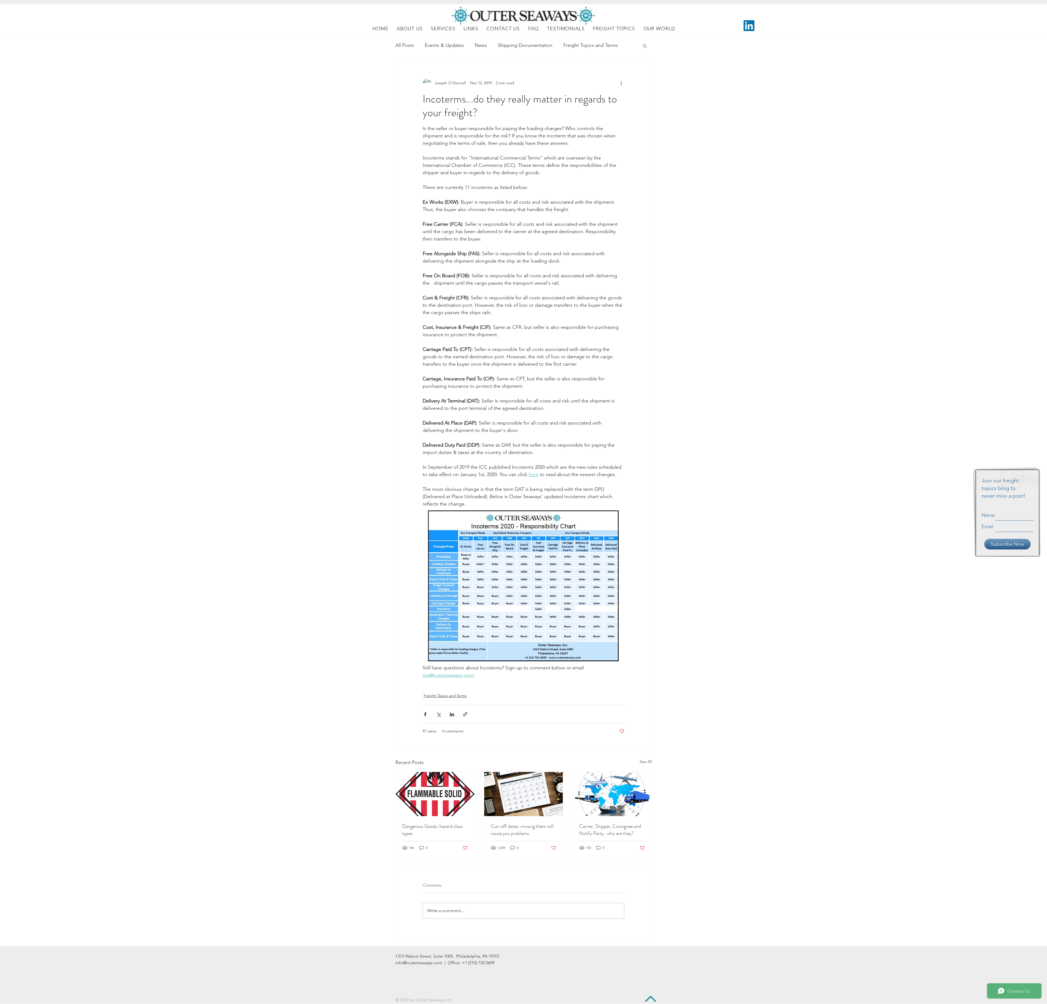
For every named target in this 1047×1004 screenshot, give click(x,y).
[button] (644, 45)
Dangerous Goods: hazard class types (432, 830)
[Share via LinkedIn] (452, 714)
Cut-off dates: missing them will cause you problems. (522, 830)
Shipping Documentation (525, 45)
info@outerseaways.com (418, 962)
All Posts (404, 45)
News (481, 45)
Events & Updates (444, 45)
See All (646, 761)
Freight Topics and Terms (590, 45)
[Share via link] (465, 714)
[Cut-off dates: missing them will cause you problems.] (523, 794)
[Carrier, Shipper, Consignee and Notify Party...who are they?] (612, 794)
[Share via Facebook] (425, 714)
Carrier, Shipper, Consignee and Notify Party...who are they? (610, 830)
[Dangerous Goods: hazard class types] (435, 794)
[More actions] (621, 83)
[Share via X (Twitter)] (438, 714)
